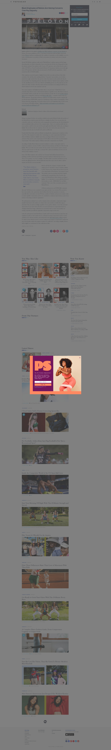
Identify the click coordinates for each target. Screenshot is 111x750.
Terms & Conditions (38, 387)
